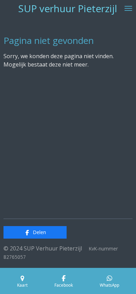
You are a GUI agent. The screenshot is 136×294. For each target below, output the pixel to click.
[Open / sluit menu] (128, 8)
